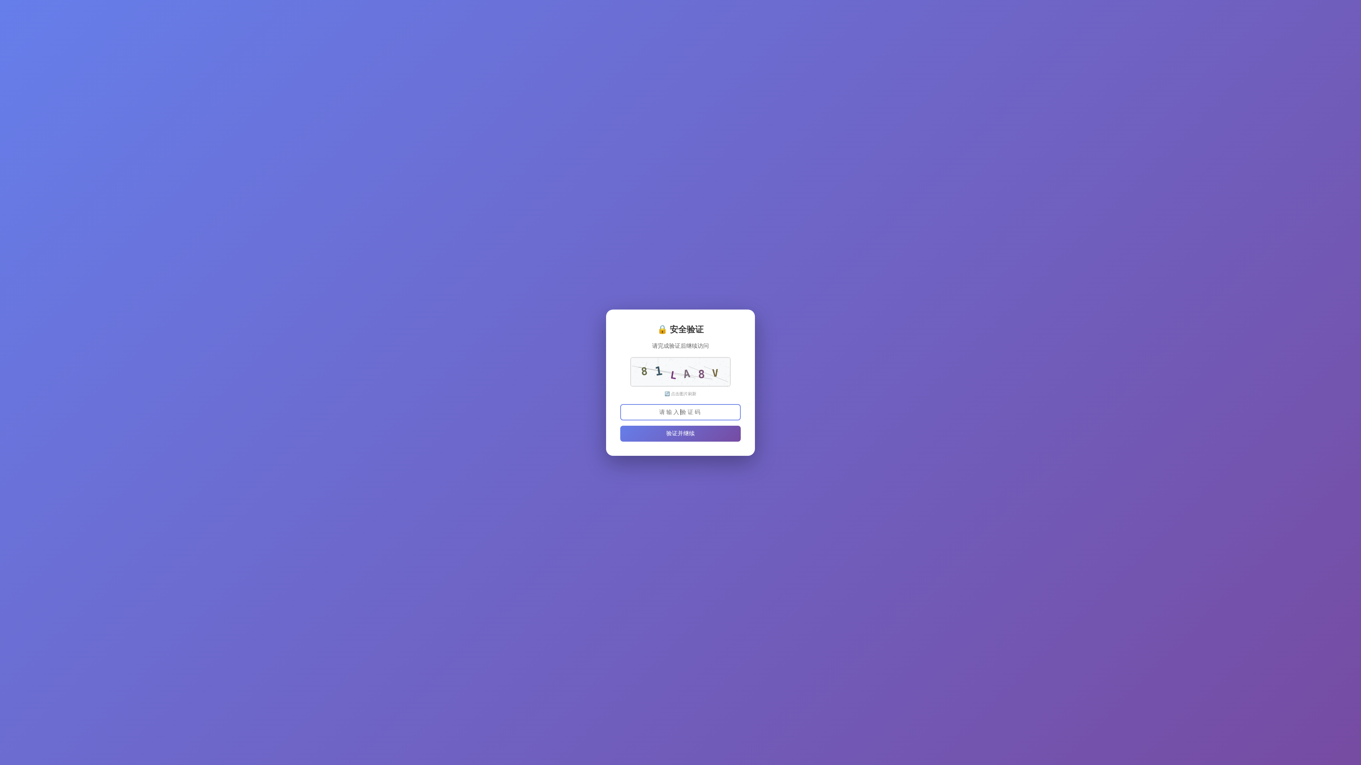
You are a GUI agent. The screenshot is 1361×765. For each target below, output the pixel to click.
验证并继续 (680, 433)
